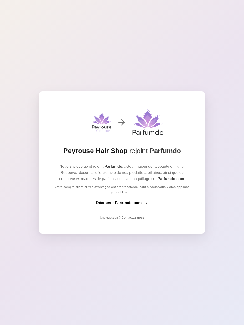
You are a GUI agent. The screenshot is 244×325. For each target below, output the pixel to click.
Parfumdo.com (171, 179)
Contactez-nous (132, 217)
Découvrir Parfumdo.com (119, 203)
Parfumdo (165, 150)
